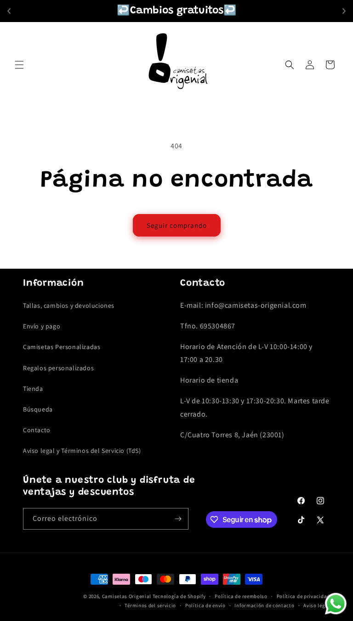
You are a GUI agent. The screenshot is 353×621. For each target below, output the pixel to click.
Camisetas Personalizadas (61, 347)
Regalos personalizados (58, 368)
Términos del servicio (150, 605)
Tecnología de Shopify (179, 596)
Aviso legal (316, 605)
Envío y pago (41, 326)
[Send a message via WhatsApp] (335, 603)
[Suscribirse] (178, 519)
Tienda (33, 388)
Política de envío (205, 605)
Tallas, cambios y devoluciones (68, 305)
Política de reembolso (241, 596)
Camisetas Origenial (126, 596)
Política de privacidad (303, 596)
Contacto (37, 430)
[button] (19, 65)
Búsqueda (38, 409)
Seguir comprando (177, 225)
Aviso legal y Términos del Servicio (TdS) (82, 450)
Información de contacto (264, 605)
